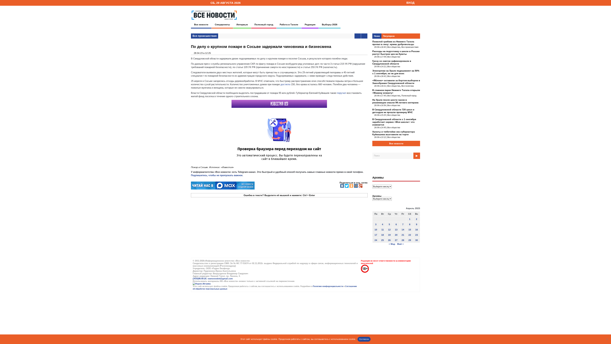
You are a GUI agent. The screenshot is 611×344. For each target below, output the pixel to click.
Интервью (242, 24)
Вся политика (407, 86)
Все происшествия (205, 36)
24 (376, 240)
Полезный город (263, 24)
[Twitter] (347, 186)
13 (396, 229)
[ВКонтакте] (342, 186)
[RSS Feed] (198, 2)
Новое (377, 36)
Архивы (376, 196)
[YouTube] (202, 2)
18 (382, 235)
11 (382, 229)
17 (376, 235)
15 (409, 229)
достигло (285, 84)
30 (416, 240)
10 (376, 229)
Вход (410, 2)
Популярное (389, 36)
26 (389, 240)
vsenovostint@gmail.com (220, 278)
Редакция (310, 24)
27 (396, 240)
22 (409, 235)
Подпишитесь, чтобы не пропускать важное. (217, 175)
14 (403, 229)
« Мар (392, 244)
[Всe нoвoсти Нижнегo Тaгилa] (214, 20)
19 (389, 235)
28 (403, 240)
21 (403, 235)
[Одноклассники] (351, 186)
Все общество (393, 47)
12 (389, 229)
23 (416, 235)
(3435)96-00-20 (199, 278)
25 (382, 240)
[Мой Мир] (356, 186)
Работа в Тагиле (289, 24)
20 (396, 235)
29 (409, 240)
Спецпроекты (222, 24)
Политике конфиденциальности (328, 286)
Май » (400, 244)
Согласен (364, 339)
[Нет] (607, 339)
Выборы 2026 (329, 24)
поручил (341, 93)
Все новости (201, 24)
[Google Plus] (360, 186)
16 (416, 229)
